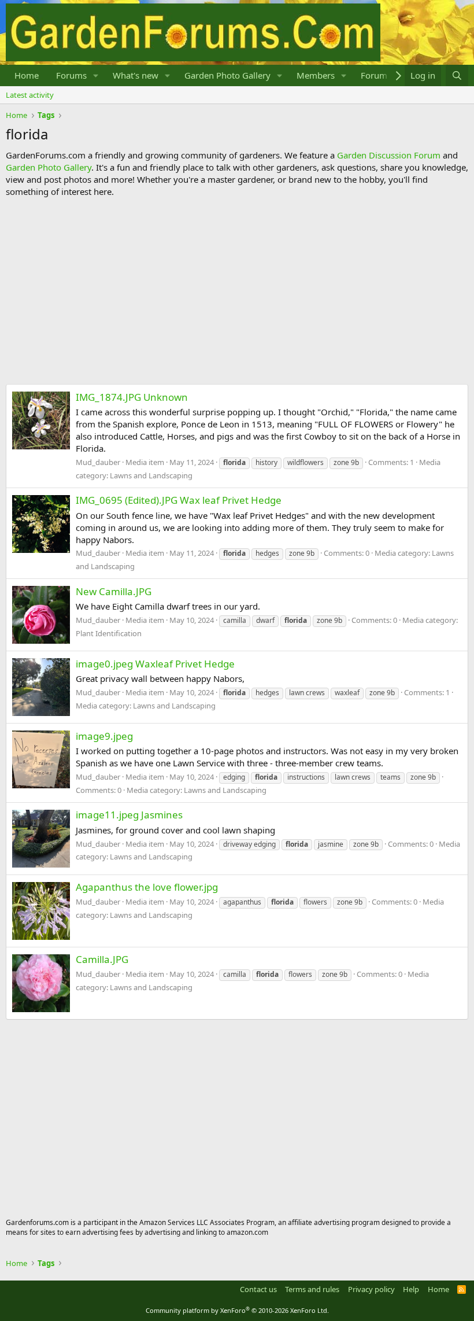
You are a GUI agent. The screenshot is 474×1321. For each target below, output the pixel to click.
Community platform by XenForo (237, 1310)
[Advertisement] (237, 291)
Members (316, 75)
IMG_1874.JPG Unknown (132, 397)
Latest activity (30, 95)
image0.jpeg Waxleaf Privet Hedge (155, 663)
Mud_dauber (98, 462)
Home (26, 75)
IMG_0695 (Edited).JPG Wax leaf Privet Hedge (179, 500)
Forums (71, 75)
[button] (96, 75)
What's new (135, 75)
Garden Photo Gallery (227, 75)
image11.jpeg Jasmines (129, 814)
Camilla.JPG (102, 959)
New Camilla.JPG (113, 591)
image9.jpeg (104, 736)
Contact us (258, 1289)
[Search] (457, 75)
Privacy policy (371, 1289)
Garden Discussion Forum (388, 155)
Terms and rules (312, 1289)
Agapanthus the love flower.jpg (147, 887)
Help (411, 1289)
